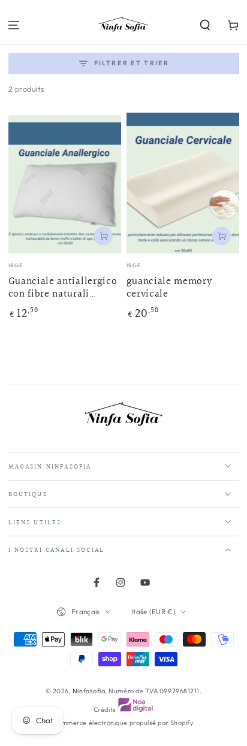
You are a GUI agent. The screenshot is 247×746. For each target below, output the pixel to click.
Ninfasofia (89, 691)
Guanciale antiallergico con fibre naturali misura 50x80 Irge (63, 288)
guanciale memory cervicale (169, 288)
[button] (205, 25)
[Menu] (14, 25)
